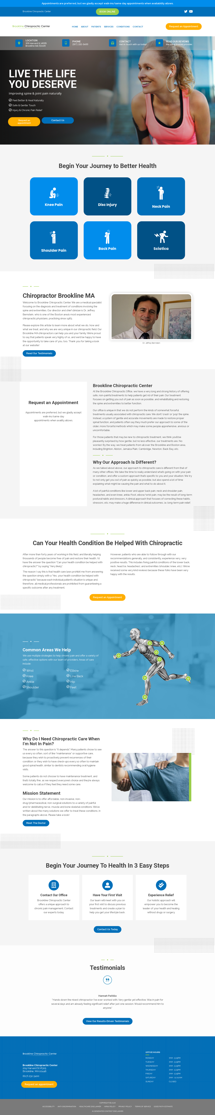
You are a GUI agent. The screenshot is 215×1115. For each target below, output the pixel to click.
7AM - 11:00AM (175, 1077)
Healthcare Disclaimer (90, 1106)
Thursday (151, 1070)
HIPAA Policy (109, 1106)
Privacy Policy (125, 1106)
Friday (149, 1074)
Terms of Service (143, 1106)
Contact (138, 26)
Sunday (150, 1081)
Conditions (123, 26)
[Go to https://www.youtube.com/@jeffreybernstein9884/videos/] (190, 12)
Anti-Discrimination (67, 1106)
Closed (172, 1081)
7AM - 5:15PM (174, 1058)
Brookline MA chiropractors (38, 333)
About (84, 26)
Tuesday (150, 1062)
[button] (39, 353)
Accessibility (48, 1106)
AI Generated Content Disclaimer (107, 1111)
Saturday (151, 1077)
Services (108, 26)
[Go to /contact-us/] (54, 897)
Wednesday (152, 1066)
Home (75, 26)
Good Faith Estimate (163, 1106)
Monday (150, 1058)
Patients (96, 26)
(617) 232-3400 (31, 1076)
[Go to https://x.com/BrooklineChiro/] (185, 12)
